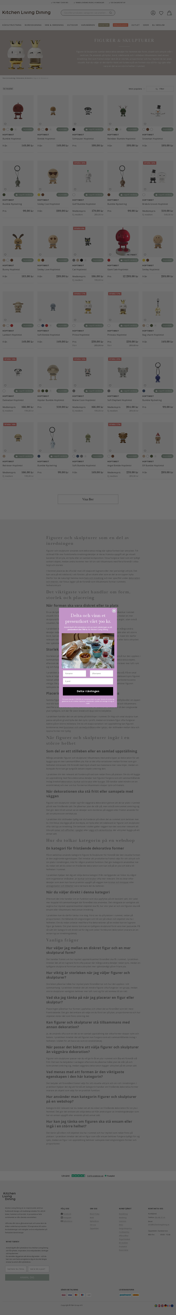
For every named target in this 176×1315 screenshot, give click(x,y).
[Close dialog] (114, 611)
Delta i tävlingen (88, 691)
